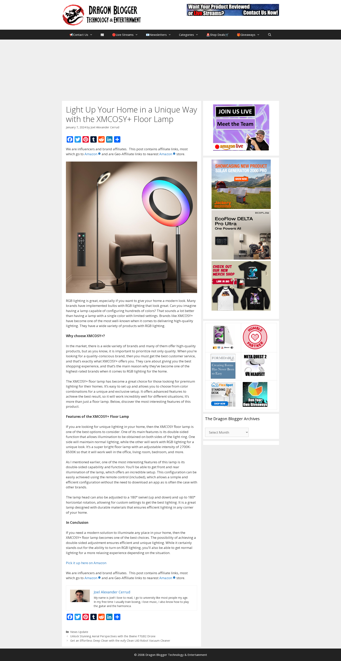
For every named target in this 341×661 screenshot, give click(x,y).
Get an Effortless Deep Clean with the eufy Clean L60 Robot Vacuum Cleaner (120, 640)
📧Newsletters (156, 35)
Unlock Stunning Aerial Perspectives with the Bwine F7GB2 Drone (113, 636)
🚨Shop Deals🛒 (217, 35)
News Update (79, 632)
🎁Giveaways (246, 35)
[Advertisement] (170, 69)
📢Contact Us (78, 35)
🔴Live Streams (123, 35)
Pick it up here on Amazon (86, 563)
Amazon (90, 154)
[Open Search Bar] (269, 35)
